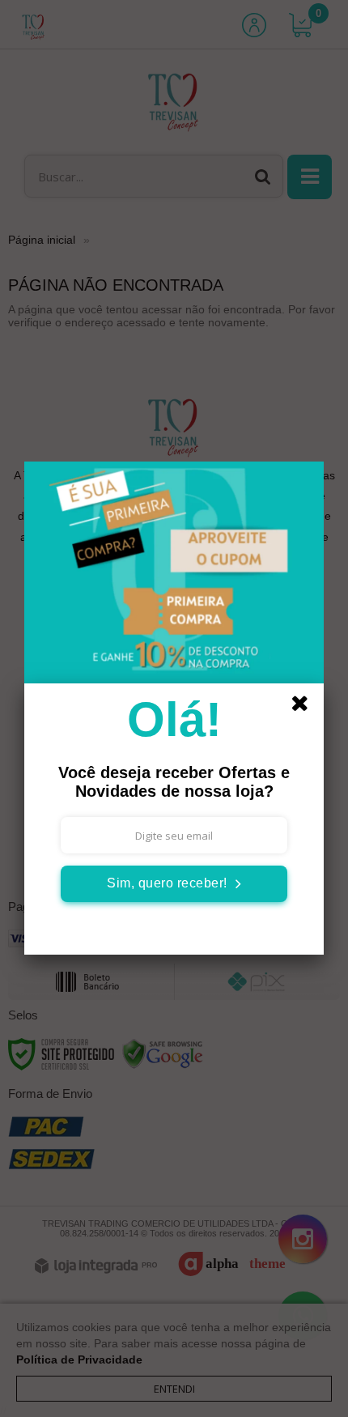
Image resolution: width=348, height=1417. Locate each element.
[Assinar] (174, 884)
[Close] (305, 706)
